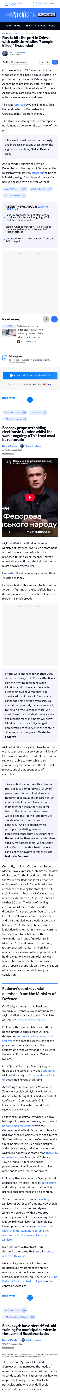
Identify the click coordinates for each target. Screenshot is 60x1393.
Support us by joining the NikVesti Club (32, 375)
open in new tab (8, 453)
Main (4, 33)
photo (42, 25)
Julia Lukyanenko (33, 1340)
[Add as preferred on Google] (10, 14)
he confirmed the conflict (18, 1125)
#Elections (36, 412)
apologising (49, 1182)
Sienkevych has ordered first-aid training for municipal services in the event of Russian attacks (28, 229)
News (9, 33)
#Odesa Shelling (38, 189)
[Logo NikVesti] (23, 14)
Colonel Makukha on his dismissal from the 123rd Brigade (30, 240)
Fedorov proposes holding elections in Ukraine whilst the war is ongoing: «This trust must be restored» (28, 217)
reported (19, 104)
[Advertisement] (30, 285)
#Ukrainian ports (12, 195)
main (8, 25)
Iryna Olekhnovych (17, 52)
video (51, 25)
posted (10, 573)
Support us (48, 15)
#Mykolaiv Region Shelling (16, 1317)
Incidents (16, 33)
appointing (48, 1070)
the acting (43, 1199)
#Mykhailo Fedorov (13, 419)
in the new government (31, 1019)
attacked (37, 172)
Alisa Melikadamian (33, 446)
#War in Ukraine (11, 189)
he (36, 1251)
